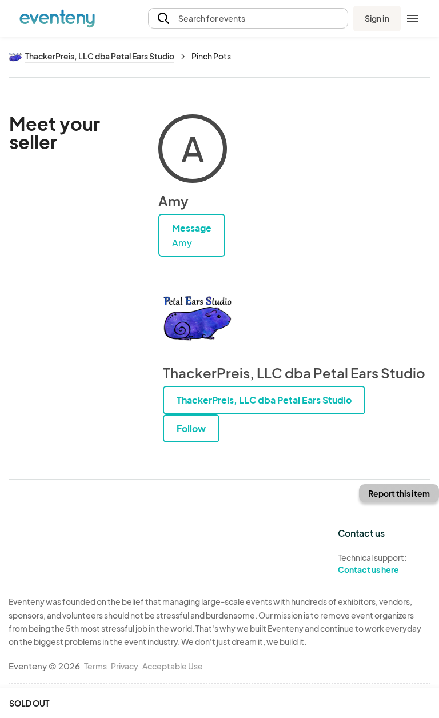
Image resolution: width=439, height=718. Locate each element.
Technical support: (372, 563)
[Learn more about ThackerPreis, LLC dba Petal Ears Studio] (197, 318)
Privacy (124, 666)
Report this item (399, 493)
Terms (95, 666)
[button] (248, 18)
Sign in (377, 18)
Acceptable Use (172, 666)
